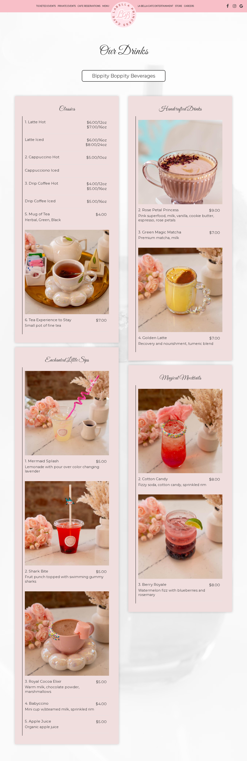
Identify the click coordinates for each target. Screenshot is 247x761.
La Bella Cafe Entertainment (155, 6)
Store (178, 6)
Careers (189, 6)
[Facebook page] (227, 6)
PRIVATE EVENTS (67, 6)
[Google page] (241, 6)
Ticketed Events (46, 6)
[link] (123, 14)
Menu (105, 6)
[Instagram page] (234, 6)
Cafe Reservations (89, 6)
